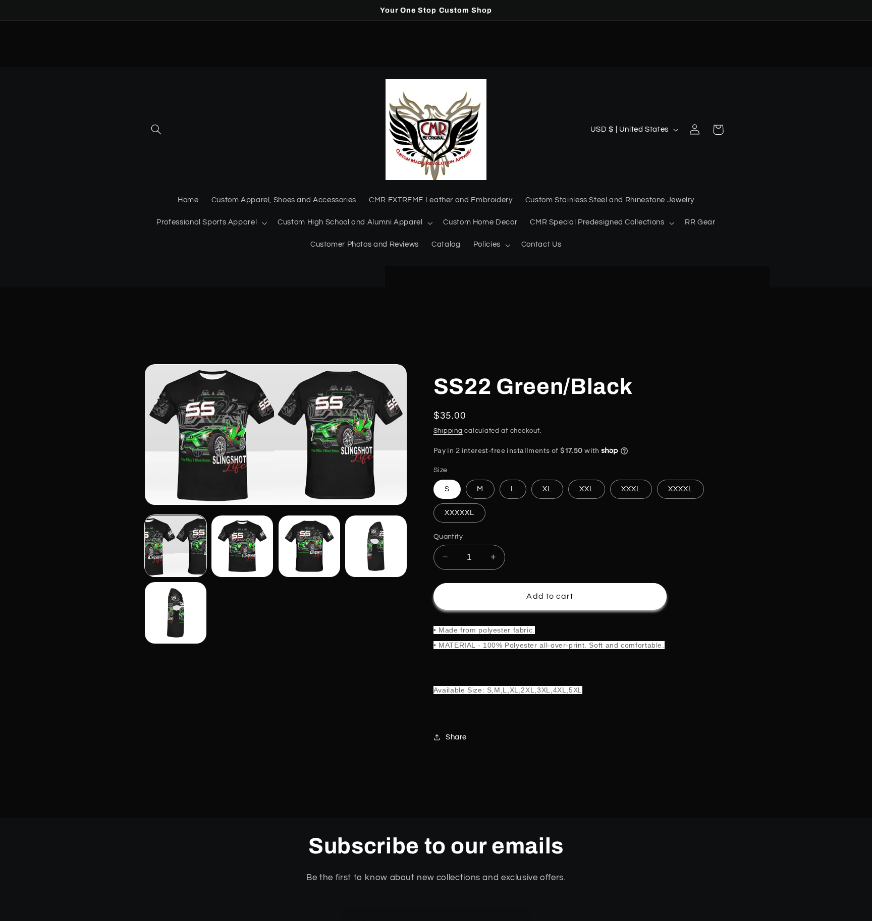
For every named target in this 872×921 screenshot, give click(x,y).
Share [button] (456, 737)
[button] (156, 129)
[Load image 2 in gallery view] (242, 546)
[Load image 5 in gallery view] (175, 613)
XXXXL (680, 488)
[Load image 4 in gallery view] (376, 546)
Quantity (448, 536)
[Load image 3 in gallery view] (309, 546)
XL (547, 488)
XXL (586, 488)
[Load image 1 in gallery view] (175, 546)
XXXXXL (459, 512)
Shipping (448, 430)
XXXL (631, 488)
